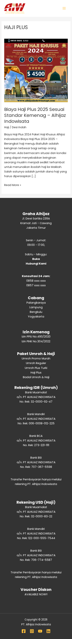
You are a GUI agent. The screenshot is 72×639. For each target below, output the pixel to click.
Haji (6, 127)
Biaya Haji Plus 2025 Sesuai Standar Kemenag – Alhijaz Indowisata (35, 115)
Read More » (12, 185)
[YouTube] (40, 631)
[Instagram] (32, 631)
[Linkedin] (48, 631)
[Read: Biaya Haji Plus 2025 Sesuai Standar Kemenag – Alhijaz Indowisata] (36, 70)
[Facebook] (24, 631)
